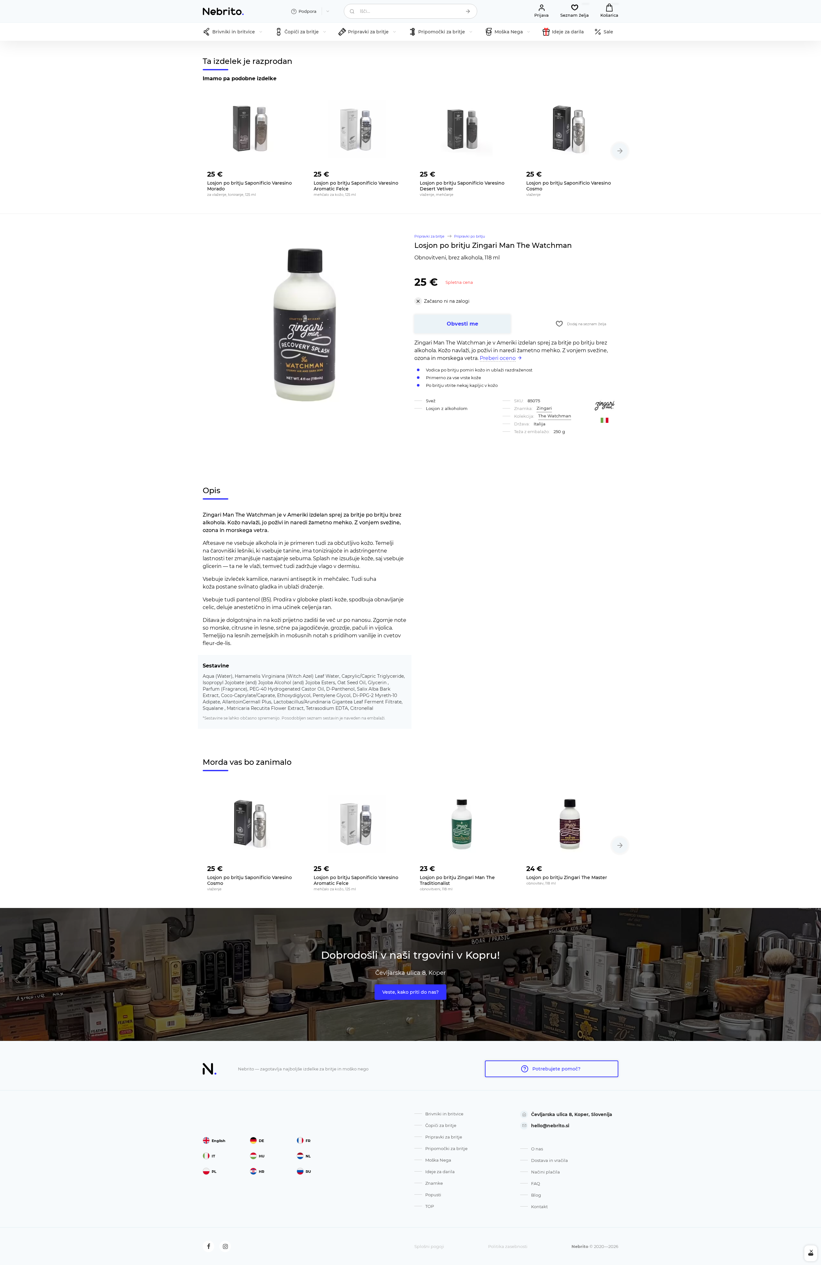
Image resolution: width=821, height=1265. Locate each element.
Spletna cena (459, 282)
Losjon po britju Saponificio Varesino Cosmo (568, 186)
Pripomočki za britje (446, 1148)
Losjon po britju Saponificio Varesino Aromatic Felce (356, 186)
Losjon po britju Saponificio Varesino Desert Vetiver (462, 186)
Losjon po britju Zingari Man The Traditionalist (457, 880)
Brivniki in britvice (444, 1113)
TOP (429, 1206)
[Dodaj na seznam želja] (290, 172)
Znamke (434, 1183)
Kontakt (539, 1206)
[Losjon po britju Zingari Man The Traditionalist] (464, 823)
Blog (536, 1195)
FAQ (535, 1183)
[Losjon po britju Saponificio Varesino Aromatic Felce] (358, 129)
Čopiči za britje (440, 1125)
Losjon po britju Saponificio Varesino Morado (249, 186)
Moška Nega (438, 1160)
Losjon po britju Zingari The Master (566, 877)
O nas (537, 1148)
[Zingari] (604, 405)
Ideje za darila (440, 1171)
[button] (620, 151)
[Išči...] (468, 11)
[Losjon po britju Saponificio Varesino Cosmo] (570, 129)
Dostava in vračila (549, 1160)
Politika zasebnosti (508, 1246)
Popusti (433, 1194)
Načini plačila (545, 1171)
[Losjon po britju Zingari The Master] (570, 823)
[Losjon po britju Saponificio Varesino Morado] (251, 129)
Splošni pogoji (429, 1246)
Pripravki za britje (443, 1136)
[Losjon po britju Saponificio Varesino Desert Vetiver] (464, 129)
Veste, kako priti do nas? (410, 992)
